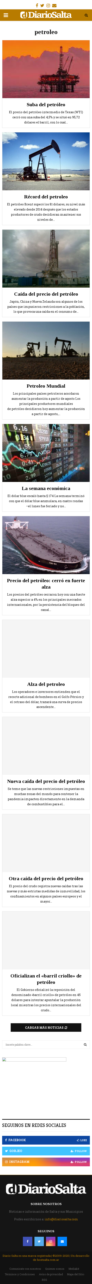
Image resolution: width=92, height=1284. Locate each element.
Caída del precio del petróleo (46, 294)
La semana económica (46, 488)
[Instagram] (50, 1241)
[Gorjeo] (39, 1241)
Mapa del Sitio (75, 1274)
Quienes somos (54, 1268)
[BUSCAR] (85, 1044)
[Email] (62, 1241)
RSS (44, 1279)
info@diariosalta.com (61, 1219)
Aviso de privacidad (51, 1274)
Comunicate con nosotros (25, 1268)
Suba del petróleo (46, 104)
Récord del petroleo (46, 196)
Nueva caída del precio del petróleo (46, 781)
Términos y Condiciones (20, 1274)
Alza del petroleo (46, 684)
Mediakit (73, 1268)
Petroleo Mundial (46, 386)
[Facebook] (27, 1241)
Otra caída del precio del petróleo (46, 878)
